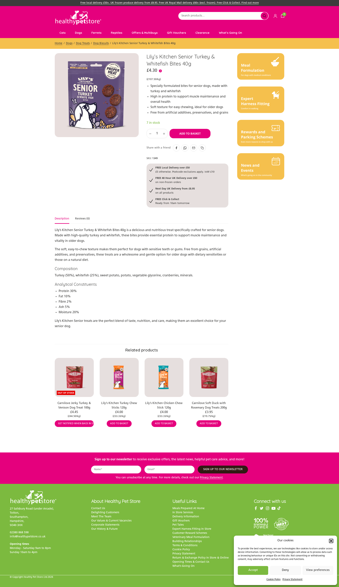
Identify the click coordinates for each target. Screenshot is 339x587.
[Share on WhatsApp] (185, 147)
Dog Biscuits (101, 43)
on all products (175, 190)
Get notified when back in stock (76, 423)
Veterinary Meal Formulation (191, 537)
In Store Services (182, 512)
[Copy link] (202, 147)
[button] (331, 541)
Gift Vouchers (176, 33)
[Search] (264, 16)
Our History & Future (104, 529)
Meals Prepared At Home (188, 508)
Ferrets (96, 33)
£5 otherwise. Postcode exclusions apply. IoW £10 (184, 169)
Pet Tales (178, 525)
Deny (285, 570)
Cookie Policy (273, 579)
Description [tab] (62, 219)
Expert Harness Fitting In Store (191, 529)
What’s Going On (230, 33)
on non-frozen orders (176, 180)
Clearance (202, 33)
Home (58, 43)
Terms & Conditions (184, 545)
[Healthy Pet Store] (78, 17)
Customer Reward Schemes (189, 533)
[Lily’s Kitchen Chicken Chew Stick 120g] (164, 377)
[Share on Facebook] (176, 147)
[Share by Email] (193, 147)
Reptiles (116, 33)
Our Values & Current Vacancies (111, 521)
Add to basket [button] (119, 423)
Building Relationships (187, 541)
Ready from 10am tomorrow (172, 201)
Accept (253, 570)
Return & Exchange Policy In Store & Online (200, 558)
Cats (62, 33)
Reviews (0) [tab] (82, 219)
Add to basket (190, 133)
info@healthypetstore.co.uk (28, 536)
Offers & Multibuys (145, 33)
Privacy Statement (292, 579)
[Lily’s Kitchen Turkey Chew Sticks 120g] (119, 377)
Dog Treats (83, 43)
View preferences (318, 570)
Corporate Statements (105, 525)
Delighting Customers (105, 512)
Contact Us (98, 508)
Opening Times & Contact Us (190, 562)
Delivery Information (185, 516)
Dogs (78, 33)
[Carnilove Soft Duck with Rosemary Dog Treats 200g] (208, 377)
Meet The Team (101, 516)
